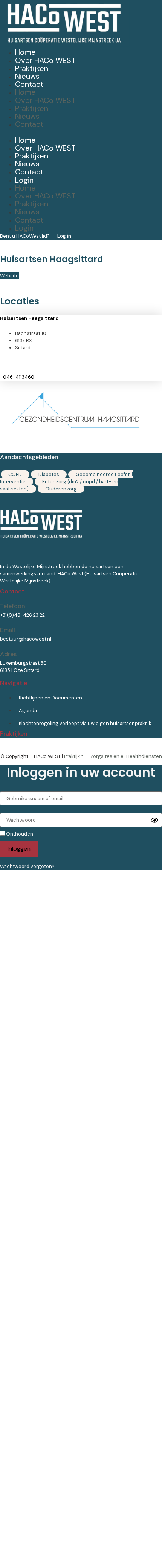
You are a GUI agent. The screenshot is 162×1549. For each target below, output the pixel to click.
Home (25, 52)
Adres (8, 654)
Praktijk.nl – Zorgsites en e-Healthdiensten (113, 756)
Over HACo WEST (45, 60)
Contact (29, 84)
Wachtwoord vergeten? (27, 866)
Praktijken (31, 68)
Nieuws (27, 76)
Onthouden (19, 834)
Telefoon (12, 606)
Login (24, 180)
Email (7, 630)
